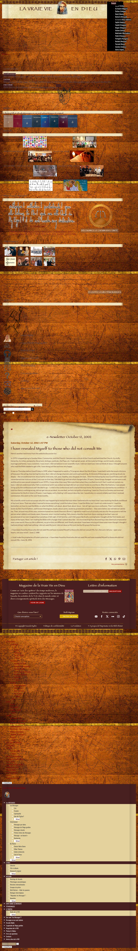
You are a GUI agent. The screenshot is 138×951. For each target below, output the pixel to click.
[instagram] (118, 616)
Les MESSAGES (10, 641)
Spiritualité (17, 652)
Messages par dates (20, 663)
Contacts (8, 775)
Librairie (12, 704)
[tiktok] (124, 616)
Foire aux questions (11, 772)
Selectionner (14, 661)
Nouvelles (13, 737)
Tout (8, 413)
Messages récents (19, 669)
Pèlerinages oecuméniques (18, 721)
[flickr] (113, 616)
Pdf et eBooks (14, 707)
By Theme (13, 682)
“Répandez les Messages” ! (18, 734)
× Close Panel (7, 783)
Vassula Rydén (10, 762)
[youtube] (96, 616)
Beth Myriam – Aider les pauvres (20, 729)
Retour (17, 658)
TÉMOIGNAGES (10, 745)
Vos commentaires (117, 564)
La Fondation (76, 626)
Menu (6, 54)
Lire (15, 647)
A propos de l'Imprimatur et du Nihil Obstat (106, 626)
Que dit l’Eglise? (19, 655)
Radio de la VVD (15, 751)
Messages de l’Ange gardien (22, 666)
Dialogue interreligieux (17, 732)
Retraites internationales (17, 723)
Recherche (17, 677)
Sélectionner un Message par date (18, 420)
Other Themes (18, 688)
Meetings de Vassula (16, 718)
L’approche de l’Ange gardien (14, 764)
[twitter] (107, 616)
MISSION (8, 715)
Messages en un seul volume (14, 759)
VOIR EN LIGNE (37, 602)
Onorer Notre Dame (20, 685)
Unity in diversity (19, 691)
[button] (15, 802)
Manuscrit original (15, 710)
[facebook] (101, 616)
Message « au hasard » (21, 674)
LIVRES (8, 702)
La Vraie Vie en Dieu (14, 787)
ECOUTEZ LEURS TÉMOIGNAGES (104, 292)
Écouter (16, 650)
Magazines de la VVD (12, 767)
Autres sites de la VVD (12, 778)
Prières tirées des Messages (22, 671)
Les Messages (14, 644)
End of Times (18, 693)
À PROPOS (9, 748)
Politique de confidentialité (53, 626)
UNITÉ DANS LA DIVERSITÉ (14, 742)
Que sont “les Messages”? (14, 756)
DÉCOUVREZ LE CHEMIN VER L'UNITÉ (99, 230)
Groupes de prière (15, 726)
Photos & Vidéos (11, 770)
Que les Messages (22, 413)
